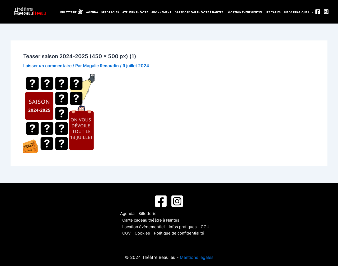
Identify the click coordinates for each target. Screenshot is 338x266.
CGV (126, 233)
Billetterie (147, 213)
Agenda (92, 12)
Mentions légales (196, 257)
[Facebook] (317, 11)
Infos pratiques (296, 12)
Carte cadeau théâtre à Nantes (199, 12)
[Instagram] (326, 11)
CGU (205, 226)
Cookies (142, 233)
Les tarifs (273, 12)
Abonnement (161, 12)
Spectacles (110, 12)
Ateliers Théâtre (135, 12)
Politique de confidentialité (179, 233)
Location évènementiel (244, 12)
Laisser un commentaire (47, 65)
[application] (311, 12)
